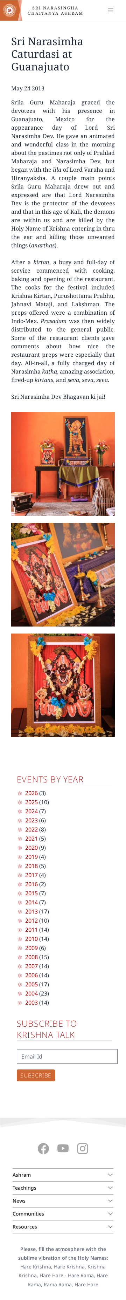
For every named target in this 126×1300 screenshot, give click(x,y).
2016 (31, 884)
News (19, 1200)
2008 (31, 957)
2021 (31, 838)
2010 (31, 939)
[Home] (45, 10)
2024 (31, 811)
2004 (31, 993)
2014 (31, 902)
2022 (31, 829)
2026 (31, 793)
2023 (31, 820)
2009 (31, 948)
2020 (31, 847)
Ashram (22, 1174)
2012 (31, 920)
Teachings (24, 1187)
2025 (31, 802)
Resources (25, 1226)
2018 (31, 866)
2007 (31, 966)
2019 (31, 857)
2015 (31, 893)
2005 (31, 984)
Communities (28, 1213)
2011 (31, 929)
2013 (31, 911)
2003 (31, 1002)
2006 (31, 975)
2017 (31, 875)
